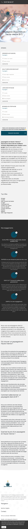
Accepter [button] (3, 527)
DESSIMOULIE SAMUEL (9, 53)
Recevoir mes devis (13, 133)
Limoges (3, 198)
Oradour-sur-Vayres (6, 205)
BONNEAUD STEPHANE (9, 106)
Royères (3, 210)
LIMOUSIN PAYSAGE (8, 88)
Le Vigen (3, 202)
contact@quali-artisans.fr (10, 519)
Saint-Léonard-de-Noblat (7, 201)
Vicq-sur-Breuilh (5, 207)
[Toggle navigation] (26, 13)
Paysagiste (4, 55)
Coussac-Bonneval (6, 208)
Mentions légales (5, 508)
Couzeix (3, 200)
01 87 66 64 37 (8, 2)
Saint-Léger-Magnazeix (7, 212)
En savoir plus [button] (21, 524)
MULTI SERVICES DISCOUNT (10, 69)
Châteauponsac (5, 204)
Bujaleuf (3, 211)
